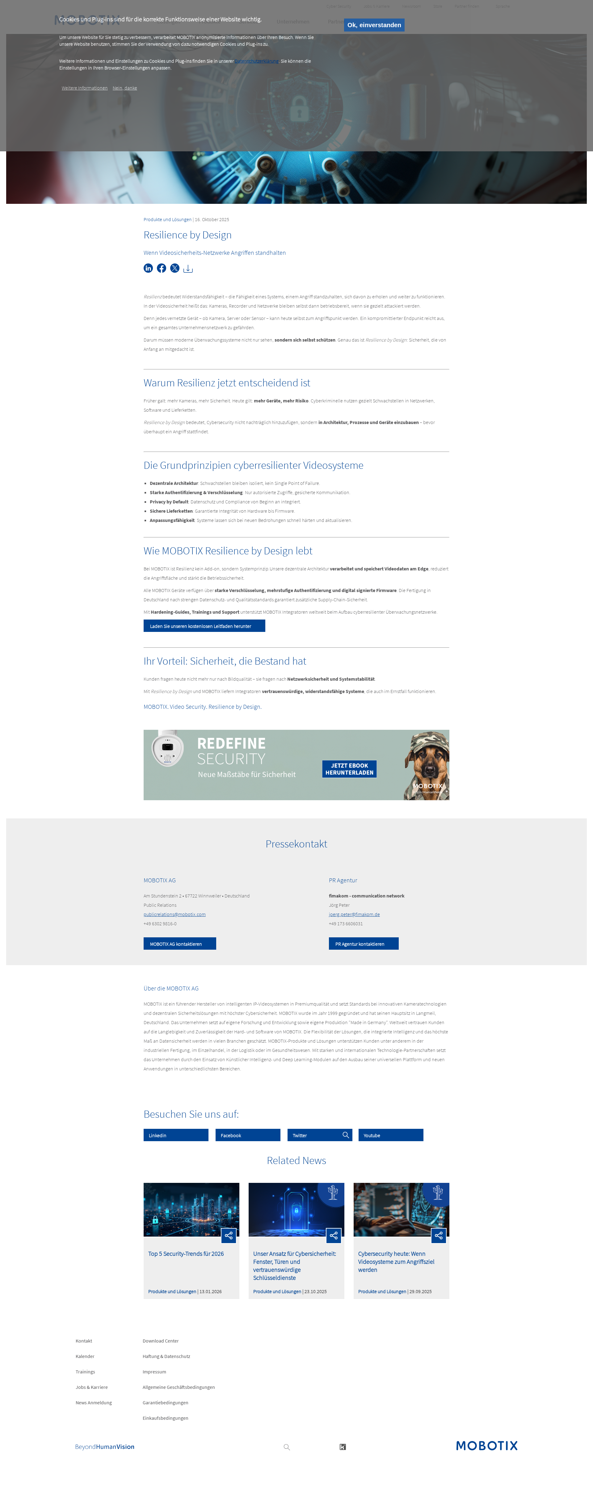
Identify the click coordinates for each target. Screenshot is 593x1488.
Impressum (154, 1371)
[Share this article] (229, 1236)
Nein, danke (125, 87)
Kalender (85, 1356)
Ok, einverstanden (374, 25)
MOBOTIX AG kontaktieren (176, 944)
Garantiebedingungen (165, 1402)
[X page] (176, 271)
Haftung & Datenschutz (166, 1356)
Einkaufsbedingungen (165, 1418)
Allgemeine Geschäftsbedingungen (179, 1387)
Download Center (161, 1341)
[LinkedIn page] (150, 271)
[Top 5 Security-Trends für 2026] (191, 1235)
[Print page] (189, 271)
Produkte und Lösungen (168, 219)
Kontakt (84, 1341)
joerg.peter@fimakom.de (354, 914)
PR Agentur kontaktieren (360, 944)
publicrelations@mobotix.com (175, 914)
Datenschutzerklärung (257, 61)
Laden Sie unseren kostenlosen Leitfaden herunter (200, 626)
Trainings (85, 1371)
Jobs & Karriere (92, 1387)
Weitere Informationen (85, 87)
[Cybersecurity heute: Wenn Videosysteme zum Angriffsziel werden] (401, 1235)
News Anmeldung (94, 1402)
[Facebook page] (163, 271)
